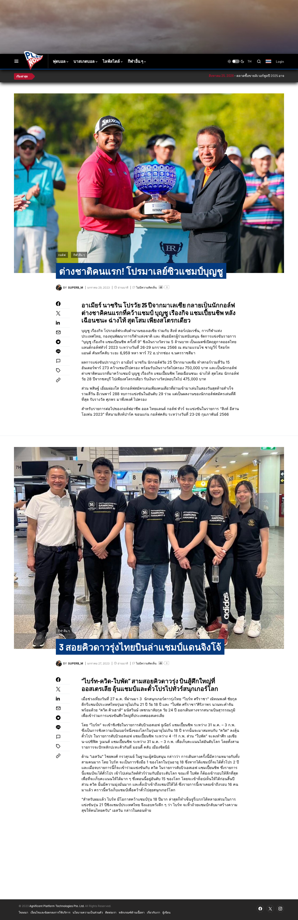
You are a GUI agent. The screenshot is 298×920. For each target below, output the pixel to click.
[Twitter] (270, 908)
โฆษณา (23, 912)
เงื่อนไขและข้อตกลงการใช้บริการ (50, 912)
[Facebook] (260, 908)
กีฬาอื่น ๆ (79, 254)
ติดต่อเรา (110, 912)
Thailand (271, 64)
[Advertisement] (96, 15)
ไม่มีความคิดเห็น (146, 287)
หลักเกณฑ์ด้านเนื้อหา (132, 912)
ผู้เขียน (166, 912)
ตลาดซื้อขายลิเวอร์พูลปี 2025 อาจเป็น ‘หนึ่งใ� (233, 76)
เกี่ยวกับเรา (153, 912)
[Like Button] (161, 287)
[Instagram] (280, 908)
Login (280, 61)
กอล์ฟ (62, 254)
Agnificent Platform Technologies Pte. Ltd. (56, 906)
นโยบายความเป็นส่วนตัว (88, 912)
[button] (16, 61)
